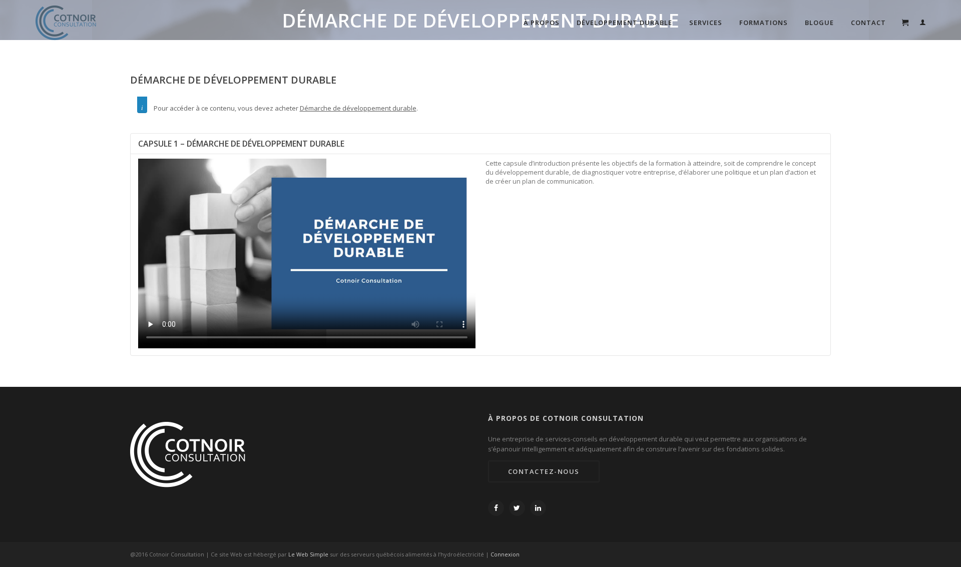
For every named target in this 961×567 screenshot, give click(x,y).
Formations (763, 22)
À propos (542, 22)
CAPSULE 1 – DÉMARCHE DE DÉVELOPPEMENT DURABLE (241, 143)
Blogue (819, 22)
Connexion (505, 554)
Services (705, 22)
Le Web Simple (308, 554)
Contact (868, 22)
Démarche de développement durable (358, 108)
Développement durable (624, 22)
